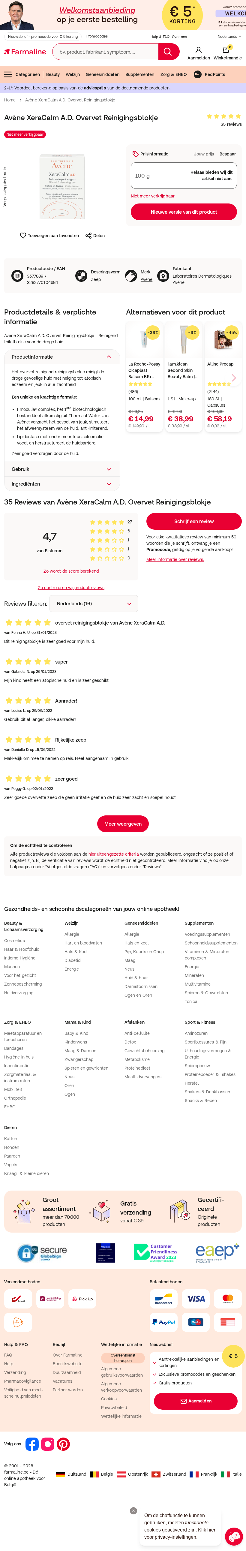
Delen (99, 235)
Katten (10, 1138)
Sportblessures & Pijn (205, 1042)
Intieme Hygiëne (19, 958)
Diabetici (73, 960)
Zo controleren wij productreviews (71, 587)
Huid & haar (136, 977)
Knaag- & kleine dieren (26, 1173)
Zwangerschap (79, 1059)
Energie (71, 969)
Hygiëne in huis (19, 1057)
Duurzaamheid (67, 1372)
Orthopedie (15, 1098)
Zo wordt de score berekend (71, 571)
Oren (69, 1085)
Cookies (109, 1398)
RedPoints (215, 74)
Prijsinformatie (154, 154)
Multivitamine (198, 984)
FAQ (8, 1355)
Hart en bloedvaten (83, 943)
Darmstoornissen (141, 986)
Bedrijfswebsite (67, 1363)
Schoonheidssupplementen (211, 943)
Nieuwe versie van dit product (184, 212)
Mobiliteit (13, 1089)
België (107, 1474)
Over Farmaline (67, 1355)
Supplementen (139, 74)
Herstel (192, 1083)
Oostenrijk (138, 1474)
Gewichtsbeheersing (144, 1050)
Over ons (179, 37)
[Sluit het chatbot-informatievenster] (133, 1510)
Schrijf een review (194, 521)
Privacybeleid (114, 1407)
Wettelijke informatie (121, 1416)
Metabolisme (137, 1059)
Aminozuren (196, 1033)
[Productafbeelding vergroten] (62, 186)
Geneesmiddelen (102, 74)
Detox (130, 1042)
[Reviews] (224, 116)
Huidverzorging (18, 992)
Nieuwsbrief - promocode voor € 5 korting (43, 37)
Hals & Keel (76, 951)
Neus (129, 969)
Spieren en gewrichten (86, 1068)
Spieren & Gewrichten (206, 992)
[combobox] (94, 603)
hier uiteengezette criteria (113, 854)
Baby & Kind (76, 1033)
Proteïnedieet (137, 1068)
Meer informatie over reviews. (175, 559)
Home (10, 100)
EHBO (10, 1106)
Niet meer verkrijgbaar (25, 134)
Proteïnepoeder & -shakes (210, 1074)
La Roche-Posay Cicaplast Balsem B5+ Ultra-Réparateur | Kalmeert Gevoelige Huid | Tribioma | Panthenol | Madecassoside (144, 371)
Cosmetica (14, 940)
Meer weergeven (123, 824)
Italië (237, 1474)
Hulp (8, 1363)
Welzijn (73, 74)
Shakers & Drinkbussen (207, 1091)
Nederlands (227, 36)
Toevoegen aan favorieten (53, 235)
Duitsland (77, 1474)
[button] (62, 357)
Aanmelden (200, 1401)
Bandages (14, 1048)
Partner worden (68, 1389)
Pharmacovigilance (22, 1381)
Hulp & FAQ (160, 37)
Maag (129, 960)
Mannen (12, 966)
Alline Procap (220, 364)
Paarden (12, 1156)
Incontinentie (16, 1065)
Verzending (15, 1372)
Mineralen (194, 975)
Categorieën (28, 74)
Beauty (53, 74)
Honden (11, 1147)
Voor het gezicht (20, 975)
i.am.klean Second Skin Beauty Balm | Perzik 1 (181, 371)
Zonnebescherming (23, 984)
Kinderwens (75, 1042)
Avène (146, 279)
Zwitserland (174, 1474)
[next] (233, 377)
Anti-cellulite (137, 1033)
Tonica (191, 1001)
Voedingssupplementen (207, 934)
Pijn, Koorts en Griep (144, 951)
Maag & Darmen (80, 1050)
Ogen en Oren (138, 995)
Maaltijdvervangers (142, 1076)
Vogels (10, 1164)
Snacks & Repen (201, 1100)
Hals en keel (136, 943)
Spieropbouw (197, 1065)
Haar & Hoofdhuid (21, 949)
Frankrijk (209, 1474)
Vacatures (63, 1381)
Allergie (72, 934)
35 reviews (231, 124)
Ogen (69, 1094)
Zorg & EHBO (173, 74)
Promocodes (97, 36)
